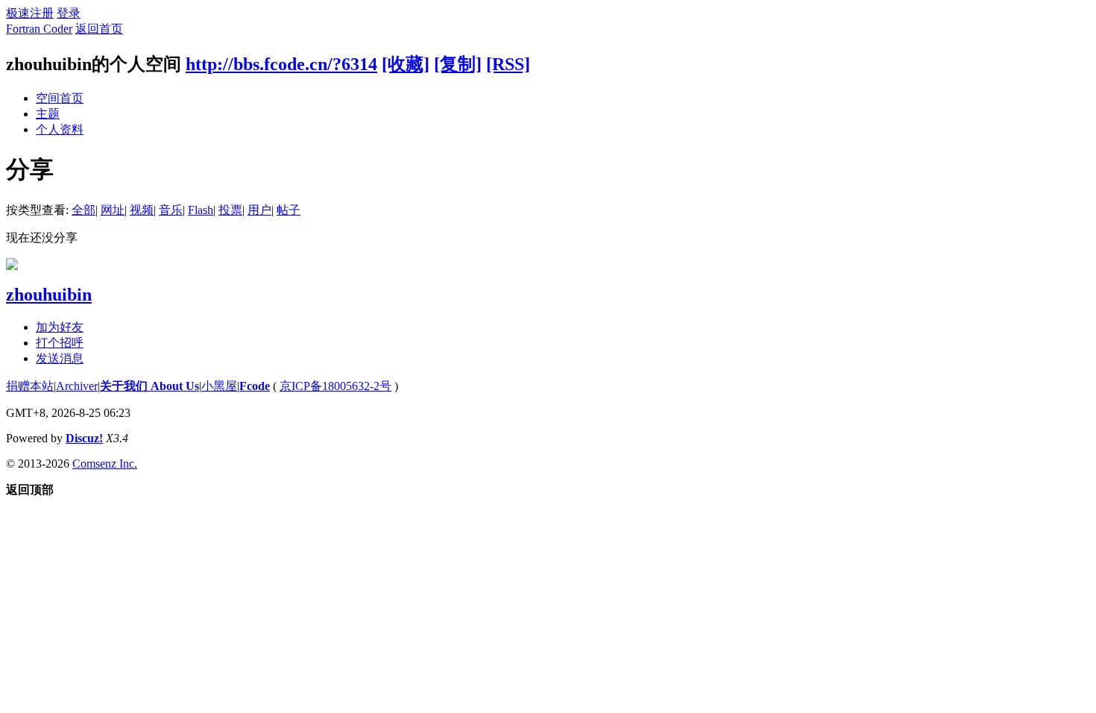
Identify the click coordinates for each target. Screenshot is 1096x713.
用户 (259, 210)
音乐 (171, 210)
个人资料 (60, 129)
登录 (69, 13)
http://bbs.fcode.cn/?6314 (281, 64)
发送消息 (60, 358)
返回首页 (99, 28)
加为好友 (60, 327)
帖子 (288, 210)
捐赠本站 (30, 386)
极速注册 (30, 13)
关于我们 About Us (149, 386)
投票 (230, 210)
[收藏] (405, 64)
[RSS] (508, 64)
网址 (113, 210)
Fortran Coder (39, 28)
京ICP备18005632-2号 (335, 386)
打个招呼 (60, 342)
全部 (83, 210)
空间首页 (60, 98)
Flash (200, 210)
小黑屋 (219, 386)
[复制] (458, 64)
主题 (48, 113)
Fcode (254, 386)
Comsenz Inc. (104, 463)
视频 (142, 210)
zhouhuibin (49, 294)
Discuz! (84, 438)
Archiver (77, 386)
